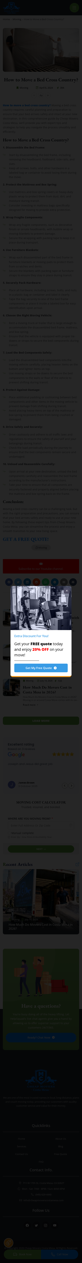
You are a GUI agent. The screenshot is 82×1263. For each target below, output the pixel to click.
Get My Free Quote (39, 668)
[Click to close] (67, 591)
